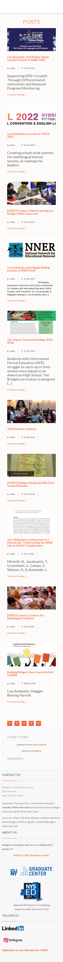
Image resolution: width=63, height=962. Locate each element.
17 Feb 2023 (29, 68)
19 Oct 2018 (29, 494)
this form (33, 811)
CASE (26, 855)
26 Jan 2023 (29, 222)
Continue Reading (16, 94)
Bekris (37, 750)
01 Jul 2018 (29, 626)
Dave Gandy (39, 744)
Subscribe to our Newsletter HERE (24, 950)
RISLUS (18, 855)
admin (12, 68)
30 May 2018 (29, 683)
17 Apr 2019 (29, 279)
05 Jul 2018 (29, 554)
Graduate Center (39, 855)
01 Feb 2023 (29, 145)
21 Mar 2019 (29, 437)
